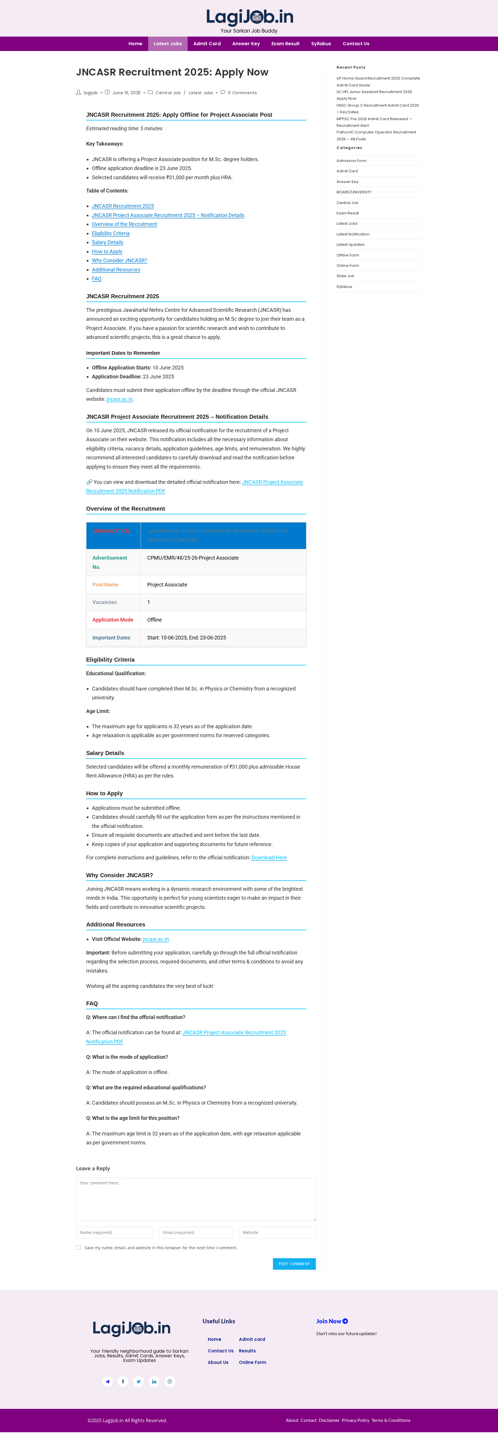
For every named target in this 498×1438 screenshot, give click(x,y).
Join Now (329, 1321)
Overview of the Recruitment (124, 224)
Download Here (269, 857)
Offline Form (348, 255)
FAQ (96, 278)
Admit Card (207, 43)
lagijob (91, 93)
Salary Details (107, 242)
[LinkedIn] (154, 1381)
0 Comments (242, 93)
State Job (345, 276)
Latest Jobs (168, 43)
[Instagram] (170, 1381)
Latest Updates (351, 244)
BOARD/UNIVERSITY (354, 192)
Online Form (348, 265)
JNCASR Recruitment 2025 (123, 206)
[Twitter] (138, 1381)
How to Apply (107, 251)
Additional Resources (116, 270)
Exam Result (285, 43)
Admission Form (352, 160)
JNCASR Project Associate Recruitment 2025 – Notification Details (168, 215)
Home (135, 43)
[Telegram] (107, 1381)
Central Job (168, 93)
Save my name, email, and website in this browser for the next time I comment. (161, 1247)
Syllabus (321, 43)
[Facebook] (123, 1381)
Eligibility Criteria (111, 233)
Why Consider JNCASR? (119, 260)
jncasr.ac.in (120, 399)
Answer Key (246, 43)
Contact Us (356, 43)
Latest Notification (353, 234)
